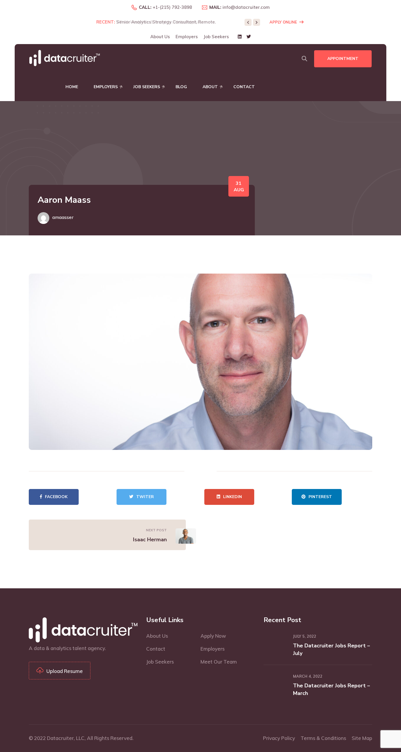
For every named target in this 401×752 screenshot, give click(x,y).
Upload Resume (64, 671)
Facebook (56, 497)
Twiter (145, 497)
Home (71, 87)
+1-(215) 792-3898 (172, 7)
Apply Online (283, 22)
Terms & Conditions (323, 738)
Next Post (156, 530)
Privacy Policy (279, 738)
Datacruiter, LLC (66, 738)
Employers (187, 36)
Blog (181, 87)
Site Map (362, 738)
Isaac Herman (150, 539)
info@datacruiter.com (246, 7)
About (210, 87)
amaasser (62, 217)
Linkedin (232, 497)
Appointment (342, 58)
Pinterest (320, 497)
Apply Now (213, 636)
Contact (244, 87)
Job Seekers (216, 36)
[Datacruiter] (64, 57)
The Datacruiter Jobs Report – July (331, 649)
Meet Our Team (219, 662)
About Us (160, 36)
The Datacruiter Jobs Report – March (331, 689)
